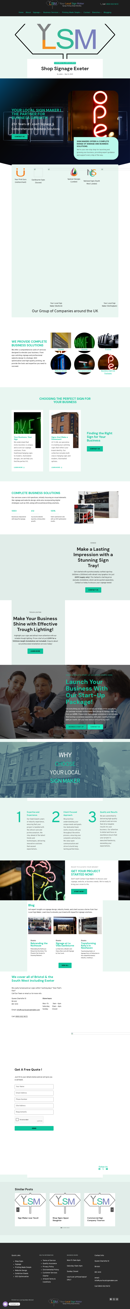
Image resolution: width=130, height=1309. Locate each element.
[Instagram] (117, 1299)
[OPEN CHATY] (5, 1304)
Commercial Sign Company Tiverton (96, 1219)
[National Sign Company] (92, 173)
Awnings (84, 349)
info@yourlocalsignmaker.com (28, 1010)
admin (61, 74)
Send (34, 1128)
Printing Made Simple (23, 1267)
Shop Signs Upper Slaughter (61, 1219)
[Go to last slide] (17, 1209)
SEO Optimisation (84, 371)
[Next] (112, 1209)
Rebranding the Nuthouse (39, 944)
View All (65, 965)
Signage (61, 349)
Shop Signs (19, 1261)
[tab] (61, 1227)
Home (21, 12)
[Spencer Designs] (74, 171)
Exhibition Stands (21, 1274)
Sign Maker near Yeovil (28, 1218)
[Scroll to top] (125, 1305)
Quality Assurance (50, 1264)
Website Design (61, 371)
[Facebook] (110, 1299)
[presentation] (30, 1203)
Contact (87, 12)
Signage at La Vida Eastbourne (65, 944)
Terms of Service (49, 1260)
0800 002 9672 (112, 4)
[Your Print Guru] (20, 172)
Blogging (107, 12)
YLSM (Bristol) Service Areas (65, 63)
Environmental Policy (51, 1270)
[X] (114, 1299)
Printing (108, 349)
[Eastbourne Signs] (38, 172)
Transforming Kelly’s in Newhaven (88, 945)
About (28, 12)
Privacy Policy (48, 1267)
